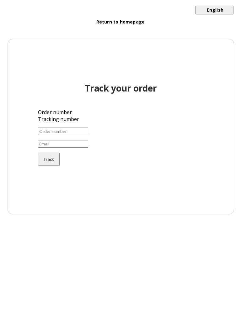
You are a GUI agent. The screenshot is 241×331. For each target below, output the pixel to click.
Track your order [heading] (121, 88)
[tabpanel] (121, 147)
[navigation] (120, 18)
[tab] (121, 112)
